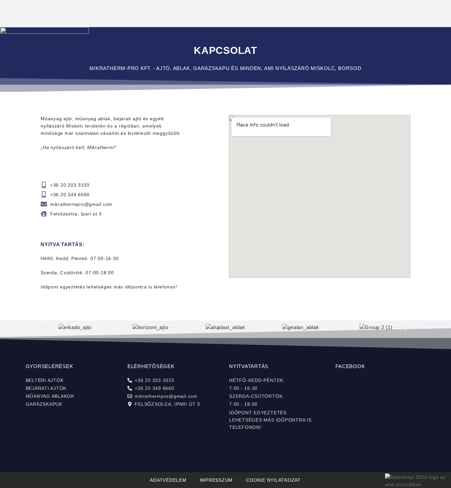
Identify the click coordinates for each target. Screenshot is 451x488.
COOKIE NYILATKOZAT (273, 480)
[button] (45, 327)
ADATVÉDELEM (168, 480)
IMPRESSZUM (216, 480)
